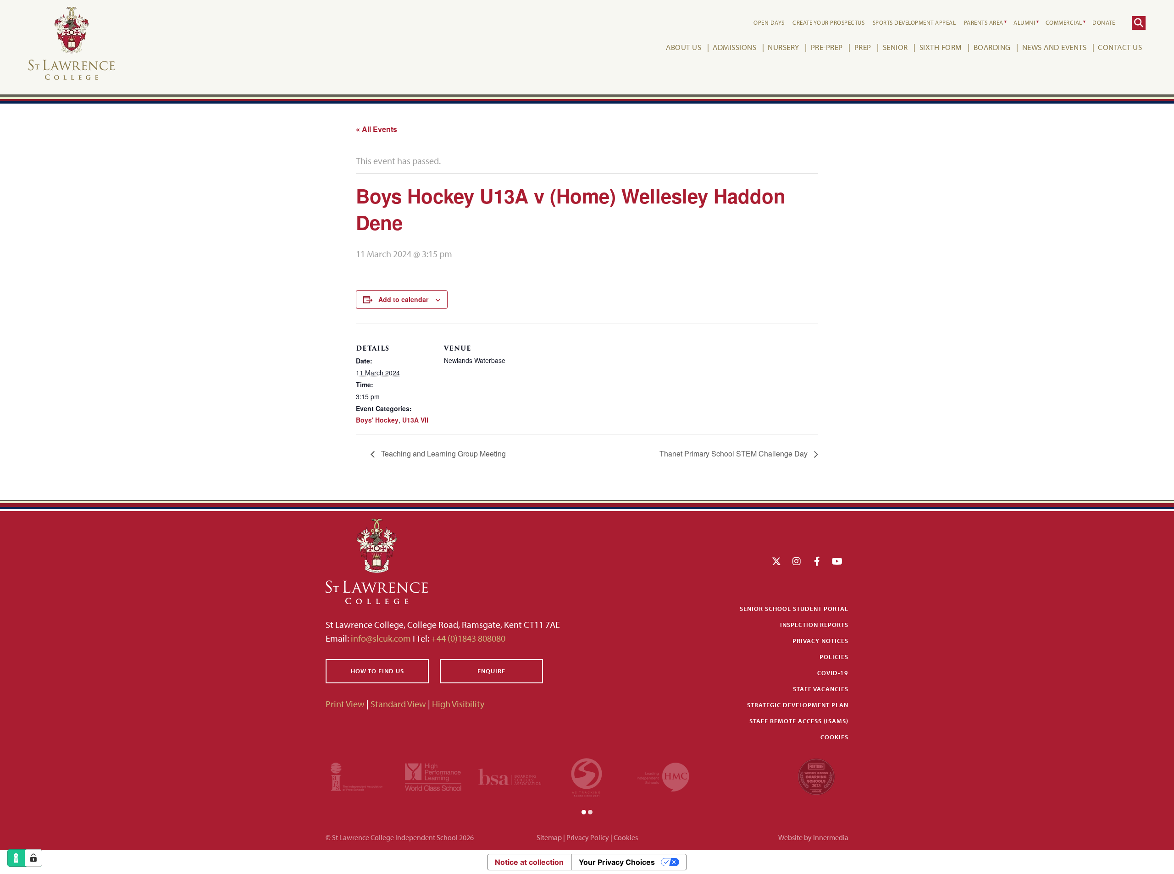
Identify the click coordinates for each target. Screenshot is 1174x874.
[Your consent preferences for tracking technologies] (33, 858)
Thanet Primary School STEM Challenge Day (734, 453)
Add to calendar (403, 299)
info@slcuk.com (381, 638)
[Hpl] (433, 775)
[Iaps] (356, 775)
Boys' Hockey (377, 419)
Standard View (398, 703)
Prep (862, 47)
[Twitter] (776, 561)
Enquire (491, 671)
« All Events (376, 129)
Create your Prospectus (828, 22)
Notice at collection (529, 862)
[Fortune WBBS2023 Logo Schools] (816, 775)
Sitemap (549, 837)
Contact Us (1120, 47)
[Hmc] (663, 775)
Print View (345, 703)
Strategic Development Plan (797, 705)
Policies (834, 657)
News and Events (1054, 47)
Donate (1103, 22)
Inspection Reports (814, 625)
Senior (895, 47)
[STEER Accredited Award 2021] (586, 775)
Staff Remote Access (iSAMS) (798, 721)
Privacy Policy (587, 837)
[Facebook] (817, 561)
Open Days (769, 22)
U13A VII (415, 419)
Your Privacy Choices (617, 862)
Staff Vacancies (820, 689)
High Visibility (458, 703)
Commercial (1064, 22)
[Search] (1139, 23)
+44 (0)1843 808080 (467, 638)
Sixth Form (940, 47)
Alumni (1024, 22)
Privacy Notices (820, 641)
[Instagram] (796, 561)
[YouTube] (837, 561)
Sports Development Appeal (914, 22)
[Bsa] (509, 775)
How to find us (377, 671)
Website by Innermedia (813, 837)
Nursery (783, 47)
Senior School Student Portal (794, 609)
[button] (583, 811)
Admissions (734, 47)
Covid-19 (832, 673)
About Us (683, 47)
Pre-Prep (827, 47)
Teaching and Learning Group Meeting (442, 453)
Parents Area (983, 22)
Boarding (992, 47)
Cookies (834, 737)
